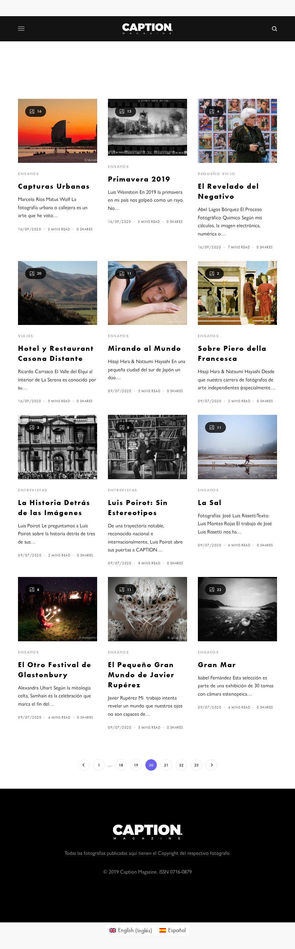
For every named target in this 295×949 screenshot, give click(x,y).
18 (121, 764)
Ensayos (28, 173)
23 (196, 764)
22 (181, 764)
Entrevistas (32, 489)
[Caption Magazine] (147, 28)
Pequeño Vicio (216, 173)
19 (136, 764)
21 (166, 764)
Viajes (25, 335)
